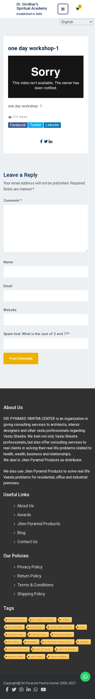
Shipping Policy (31, 593)
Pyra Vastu (13, 641)
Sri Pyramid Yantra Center (58, 641)
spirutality (32, 641)
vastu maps (36, 656)
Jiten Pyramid (15, 627)
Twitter (35, 125)
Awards (24, 514)
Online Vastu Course (61, 627)
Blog (21, 532)
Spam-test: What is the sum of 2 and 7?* (36, 334)
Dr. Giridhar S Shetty (43, 619)
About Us (25, 505)
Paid (82, 627)
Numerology (36, 627)
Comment (12, 200)
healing (65, 619)
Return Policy (29, 575)
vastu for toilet (15, 656)
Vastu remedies (58, 656)
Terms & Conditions (35, 584)
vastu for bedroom (17, 649)
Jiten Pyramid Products (38, 523)
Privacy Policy (30, 566)
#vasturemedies (16, 619)
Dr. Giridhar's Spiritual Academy (32, 6)
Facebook (18, 125)
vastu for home (43, 649)
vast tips (84, 641)
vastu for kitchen (67, 649)
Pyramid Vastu (38, 634)
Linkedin (52, 125)
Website (10, 310)
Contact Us (27, 541)
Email (7, 286)
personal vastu (16, 634)
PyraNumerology (62, 634)
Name (8, 262)
